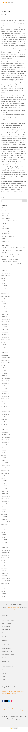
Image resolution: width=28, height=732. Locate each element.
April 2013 (4, 568)
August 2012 (4, 588)
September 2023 (5, 324)
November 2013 (5, 552)
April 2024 (4, 309)
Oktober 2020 (5, 381)
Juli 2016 (3, 478)
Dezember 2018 (5, 411)
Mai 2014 (3, 537)
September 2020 (5, 383)
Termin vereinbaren (7, 667)
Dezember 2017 (5, 434)
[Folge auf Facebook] (3, 701)
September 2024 (5, 296)
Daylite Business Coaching (9, 645)
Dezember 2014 (5, 522)
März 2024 (4, 311)
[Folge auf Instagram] (12, 701)
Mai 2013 (3, 565)
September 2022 (5, 340)
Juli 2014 (3, 532)
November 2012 (5, 581)
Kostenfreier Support (8, 654)
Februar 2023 (4, 329)
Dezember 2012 (5, 578)
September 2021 (5, 363)
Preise (4, 636)
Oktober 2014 (5, 524)
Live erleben (5, 633)
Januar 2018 (4, 432)
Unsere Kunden (6, 670)
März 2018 (4, 427)
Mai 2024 (3, 306)
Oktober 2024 (5, 293)
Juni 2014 (4, 534)
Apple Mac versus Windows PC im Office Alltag (13, 248)
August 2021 (4, 365)
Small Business (5, 228)
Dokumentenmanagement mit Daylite (11, 264)
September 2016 (5, 473)
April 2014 (4, 540)
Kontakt (7, 708)
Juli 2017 (3, 447)
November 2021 (5, 357)
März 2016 (4, 488)
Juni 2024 (4, 304)
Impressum (14, 708)
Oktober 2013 (5, 555)
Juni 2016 (4, 481)
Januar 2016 (4, 493)
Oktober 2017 (5, 440)
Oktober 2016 (5, 470)
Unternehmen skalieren (7, 236)
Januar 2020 (4, 391)
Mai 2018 (3, 422)
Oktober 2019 (5, 396)
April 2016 (4, 486)
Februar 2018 (4, 429)
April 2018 (4, 424)
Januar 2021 (4, 375)
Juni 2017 (4, 450)
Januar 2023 (4, 332)
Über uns (4, 673)
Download (5, 658)
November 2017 (5, 437)
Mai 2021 (3, 370)
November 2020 (5, 378)
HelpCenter (15, 609)
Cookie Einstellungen (18, 710)
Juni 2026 (4, 270)
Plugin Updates (5, 226)
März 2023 (4, 327)
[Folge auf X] (6, 701)
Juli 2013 (3, 563)
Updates (3, 238)
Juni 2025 (4, 281)
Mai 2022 (3, 347)
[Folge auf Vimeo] (9, 701)
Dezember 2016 (5, 465)
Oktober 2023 (5, 322)
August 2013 (4, 560)
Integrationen (6, 629)
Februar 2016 (4, 491)
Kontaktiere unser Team (12, 607)
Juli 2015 (3, 506)
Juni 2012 (4, 593)
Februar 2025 (4, 291)
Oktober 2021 (5, 360)
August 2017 (4, 445)
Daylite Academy (6, 648)
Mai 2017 (3, 452)
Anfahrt (4, 683)
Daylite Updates (5, 218)
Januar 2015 (4, 519)
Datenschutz (7, 710)
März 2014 (4, 542)
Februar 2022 (4, 352)
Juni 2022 (4, 345)
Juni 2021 (4, 368)
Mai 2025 (3, 283)
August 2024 (4, 298)
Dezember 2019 (5, 393)
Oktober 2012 (5, 583)
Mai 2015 (3, 511)
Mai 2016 (3, 483)
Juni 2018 (4, 419)
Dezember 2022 (5, 334)
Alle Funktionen (6, 623)
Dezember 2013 (5, 550)
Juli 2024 (3, 301)
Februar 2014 (4, 545)
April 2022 (4, 350)
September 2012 (5, 586)
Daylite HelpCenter (7, 651)
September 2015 (5, 501)
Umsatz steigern (5, 231)
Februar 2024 (4, 314)
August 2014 (4, 529)
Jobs (3, 679)
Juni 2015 (4, 509)
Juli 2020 (3, 386)
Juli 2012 (3, 591)
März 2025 (4, 288)
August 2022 (4, 342)
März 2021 (4, 373)
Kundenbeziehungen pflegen (9, 221)
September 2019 (5, 399)
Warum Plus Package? (8, 620)
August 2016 (4, 475)
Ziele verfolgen (5, 241)
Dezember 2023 (5, 319)
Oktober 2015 (5, 499)
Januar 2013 (4, 576)
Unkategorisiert (5, 233)
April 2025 (4, 286)
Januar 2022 (4, 355)
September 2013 (5, 558)
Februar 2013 (4, 573)
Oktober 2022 (5, 337)
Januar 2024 (4, 316)
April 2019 (4, 406)
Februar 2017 (4, 460)
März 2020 (4, 388)
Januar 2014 (4, 547)
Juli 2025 (3, 278)
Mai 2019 (3, 404)
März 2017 (4, 458)
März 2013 (4, 570)
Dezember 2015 (5, 496)
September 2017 (5, 442)
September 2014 (5, 527)
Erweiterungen (6, 626)
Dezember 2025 (5, 273)
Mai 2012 (3, 596)
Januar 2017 (4, 463)
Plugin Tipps (4, 223)
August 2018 (4, 416)
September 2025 (5, 275)
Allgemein (4, 208)
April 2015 (4, 514)
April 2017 (4, 455)
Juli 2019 (3, 401)
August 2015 (4, 504)
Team (3, 676)
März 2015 (4, 517)
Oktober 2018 (5, 414)
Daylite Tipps (4, 215)
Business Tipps (5, 213)
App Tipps (4, 210)
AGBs (20, 708)
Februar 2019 (4, 409)
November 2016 (5, 468)
